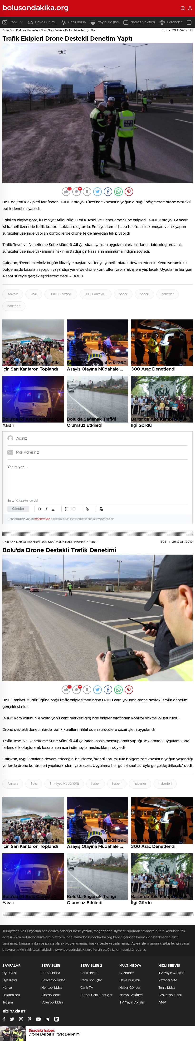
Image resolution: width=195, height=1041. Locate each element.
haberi (144, 294)
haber (123, 294)
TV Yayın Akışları (132, 1002)
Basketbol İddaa (53, 980)
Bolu (94, 30)
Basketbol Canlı (170, 995)
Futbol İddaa (50, 973)
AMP (162, 1002)
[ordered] (66, 509)
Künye (7, 987)
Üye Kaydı (9, 980)
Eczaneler (174, 22)
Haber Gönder (130, 987)
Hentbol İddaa (51, 987)
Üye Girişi (9, 973)
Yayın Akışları (108, 22)
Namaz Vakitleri (143, 22)
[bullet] (73, 509)
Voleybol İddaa (52, 1002)
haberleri (13, 306)
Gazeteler (126, 973)
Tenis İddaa (166, 987)
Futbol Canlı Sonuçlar (96, 995)
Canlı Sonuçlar (91, 980)
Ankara (12, 294)
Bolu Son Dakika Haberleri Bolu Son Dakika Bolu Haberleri (43, 30)
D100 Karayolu (96, 294)
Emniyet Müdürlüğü (64, 783)
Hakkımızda (11, 995)
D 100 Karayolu (60, 294)
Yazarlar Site (167, 980)
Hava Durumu (45, 22)
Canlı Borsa (77, 22)
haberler (167, 294)
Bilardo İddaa (50, 995)
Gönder (18, 509)
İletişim (7, 1002)
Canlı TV (16, 22)
